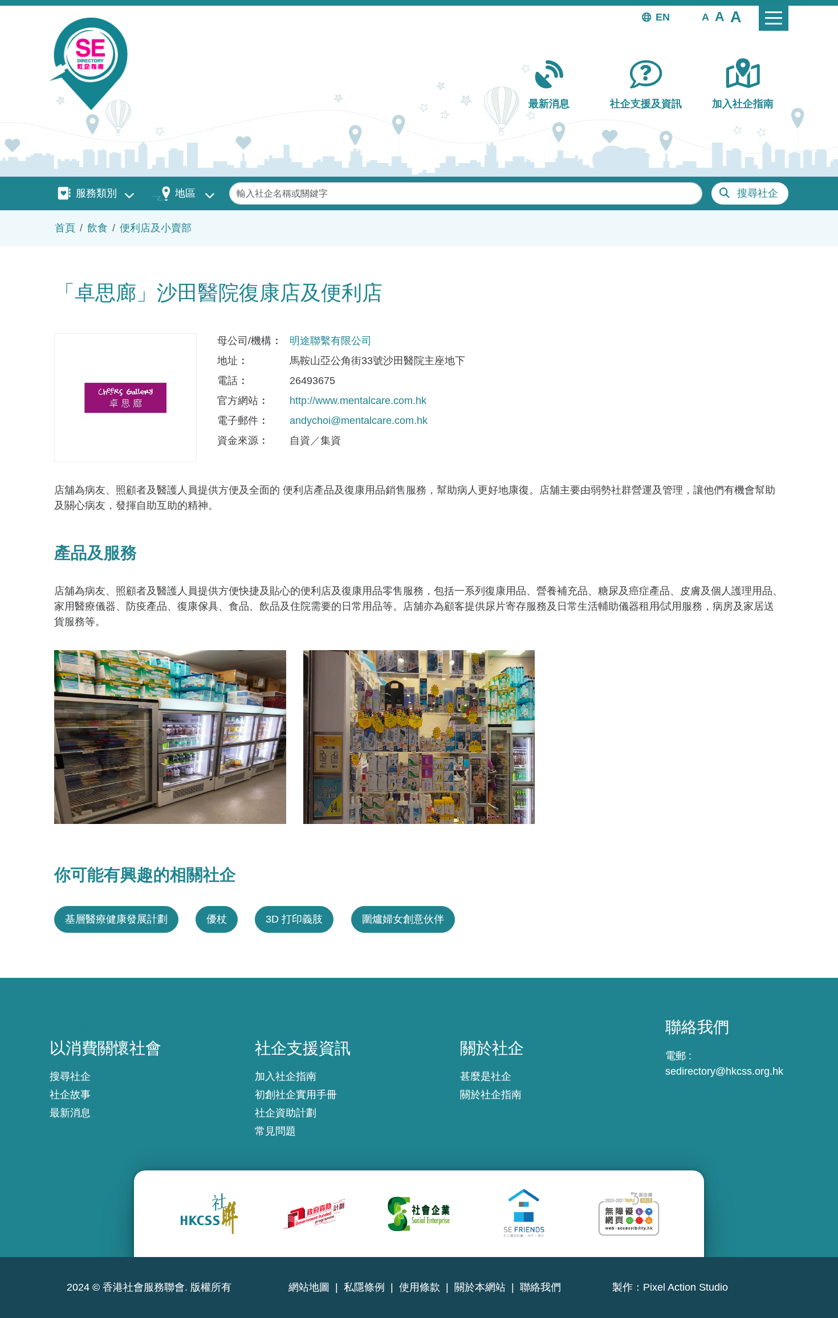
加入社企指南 (743, 103)
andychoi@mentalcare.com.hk (359, 420)
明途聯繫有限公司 (331, 340)
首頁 (65, 228)
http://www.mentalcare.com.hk (358, 400)
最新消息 (548, 103)
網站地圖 (308, 1287)
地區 (185, 193)
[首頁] (93, 64)
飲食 (97, 228)
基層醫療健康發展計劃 (116, 919)
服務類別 (96, 193)
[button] (705, 16)
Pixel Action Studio (685, 1287)
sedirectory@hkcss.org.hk (724, 1071)
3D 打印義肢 (294, 919)
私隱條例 (364, 1287)
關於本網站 (480, 1287)
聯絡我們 (540, 1287)
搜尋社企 (757, 193)
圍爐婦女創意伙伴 (403, 919)
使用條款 (419, 1287)
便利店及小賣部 (156, 228)
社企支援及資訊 (646, 103)
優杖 (216, 919)
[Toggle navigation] (773, 18)
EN (663, 17)
